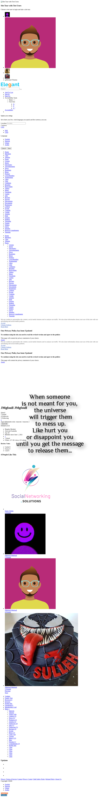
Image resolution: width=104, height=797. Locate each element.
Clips (10, 747)
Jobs (11, 725)
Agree (3, 340)
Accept (3, 323)
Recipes (12, 729)
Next (6, 693)
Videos (12, 714)
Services (7, 702)
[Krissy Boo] (7, 70)
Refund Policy (50, 779)
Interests (11, 711)
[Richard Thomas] (11, 80)
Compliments (14, 744)
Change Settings (6, 325)
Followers (13, 723)
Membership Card (10, 707)
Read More (4, 327)
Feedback (4, 795)
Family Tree (9, 698)
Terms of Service (11, 779)
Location (3, 123)
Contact (19, 779)
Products (13, 720)
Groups (11, 736)
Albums (11, 713)
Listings (12, 716)
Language (4, 136)
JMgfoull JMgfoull (11, 555)
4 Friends (8, 612)
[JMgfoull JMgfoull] (7, 14)
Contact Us (4, 793)
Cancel (4, 148)
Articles (12, 722)
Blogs (12, 733)
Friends (12, 742)
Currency (4, 125)
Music (12, 738)
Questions (9, 705)
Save (9, 148)
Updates (7, 696)
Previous (7, 691)
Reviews (8, 700)
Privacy (3, 779)
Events (11, 731)
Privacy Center (27, 779)
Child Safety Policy (39, 779)
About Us (58, 779)
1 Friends (8, 557)
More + (7, 709)
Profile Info (8, 703)
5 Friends (8, 513)
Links (12, 734)
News (12, 718)
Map (10, 740)
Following (13, 727)
